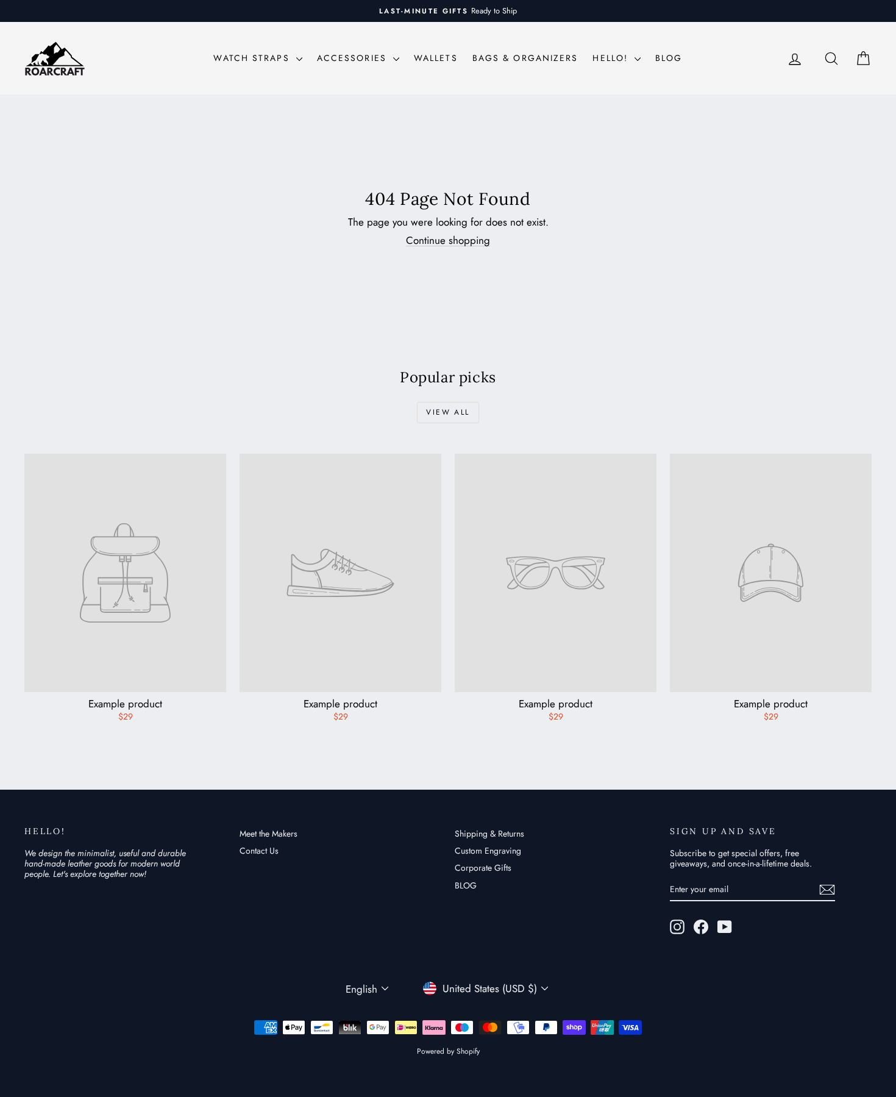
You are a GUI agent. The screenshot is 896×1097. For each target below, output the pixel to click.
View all (447, 412)
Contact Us (259, 851)
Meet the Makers (268, 833)
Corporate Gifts (483, 868)
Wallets (436, 58)
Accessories (353, 58)
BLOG (668, 58)
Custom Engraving (488, 851)
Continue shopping (448, 240)
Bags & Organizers (525, 58)
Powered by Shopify (448, 1051)
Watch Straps (253, 58)
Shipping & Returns (489, 833)
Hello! (611, 58)
